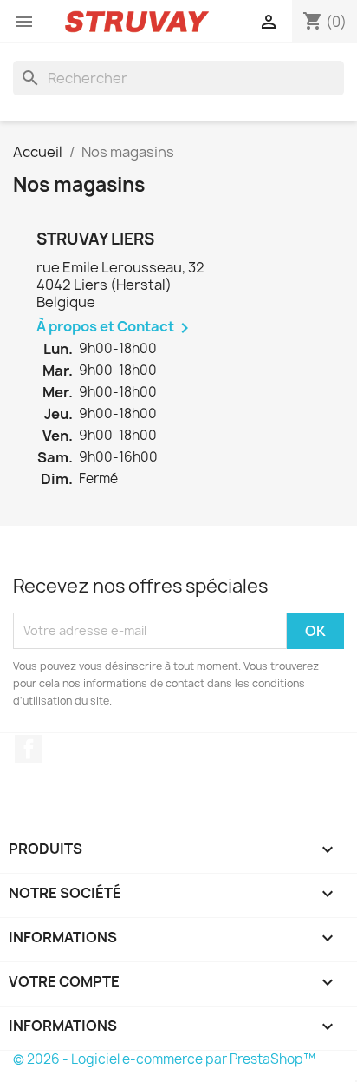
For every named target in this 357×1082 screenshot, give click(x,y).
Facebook (28, 749)
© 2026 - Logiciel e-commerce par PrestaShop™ (164, 1059)
